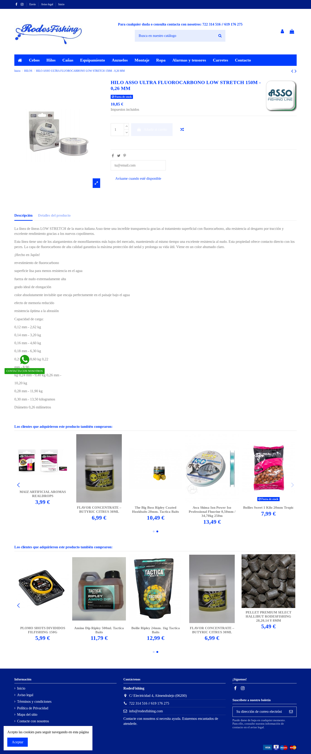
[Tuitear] (118, 156)
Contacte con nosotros (33, 721)
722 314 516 (211, 24)
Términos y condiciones (34, 701)
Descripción (23, 215)
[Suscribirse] (291, 712)
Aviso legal (47, 4)
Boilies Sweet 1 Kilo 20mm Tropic (268, 507)
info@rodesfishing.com (146, 711)
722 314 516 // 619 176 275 (149, 703)
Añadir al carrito (155, 129)
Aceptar (17, 742)
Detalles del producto (54, 215)
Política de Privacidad (32, 708)
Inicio (61, 4)
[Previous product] (293, 71)
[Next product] (296, 71)
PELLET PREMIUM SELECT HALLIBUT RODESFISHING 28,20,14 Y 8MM (268, 616)
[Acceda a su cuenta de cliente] (283, 31)
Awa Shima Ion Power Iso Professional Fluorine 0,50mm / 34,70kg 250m (212, 512)
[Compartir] (113, 156)
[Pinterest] (124, 156)
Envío (32, 4)
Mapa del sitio (27, 714)
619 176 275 (233, 24)
